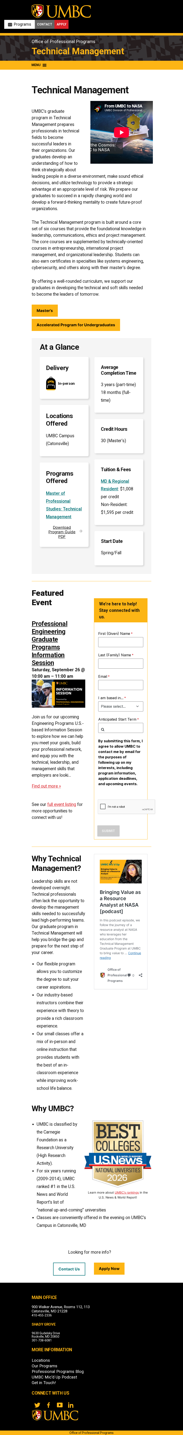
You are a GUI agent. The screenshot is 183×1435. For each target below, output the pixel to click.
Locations (41, 1360)
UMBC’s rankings (127, 1192)
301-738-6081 (42, 1340)
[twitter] (37, 1405)
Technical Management (78, 51)
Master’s (45, 310)
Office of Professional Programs (63, 41)
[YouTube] (59, 1405)
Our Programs (44, 1366)
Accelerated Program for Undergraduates (76, 324)
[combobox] (120, 728)
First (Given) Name (114, 633)
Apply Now (109, 1268)
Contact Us (69, 1269)
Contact (44, 24)
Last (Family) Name (114, 655)
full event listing (61, 804)
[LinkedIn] (70, 1405)
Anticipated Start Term (117, 719)
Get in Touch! (44, 1382)
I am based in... (110, 698)
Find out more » (46, 786)
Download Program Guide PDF (61, 532)
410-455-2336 (42, 1315)
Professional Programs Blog (58, 1371)
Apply (61, 24)
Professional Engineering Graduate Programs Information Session (49, 643)
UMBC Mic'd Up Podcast (54, 1377)
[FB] (48, 1405)
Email (102, 676)
